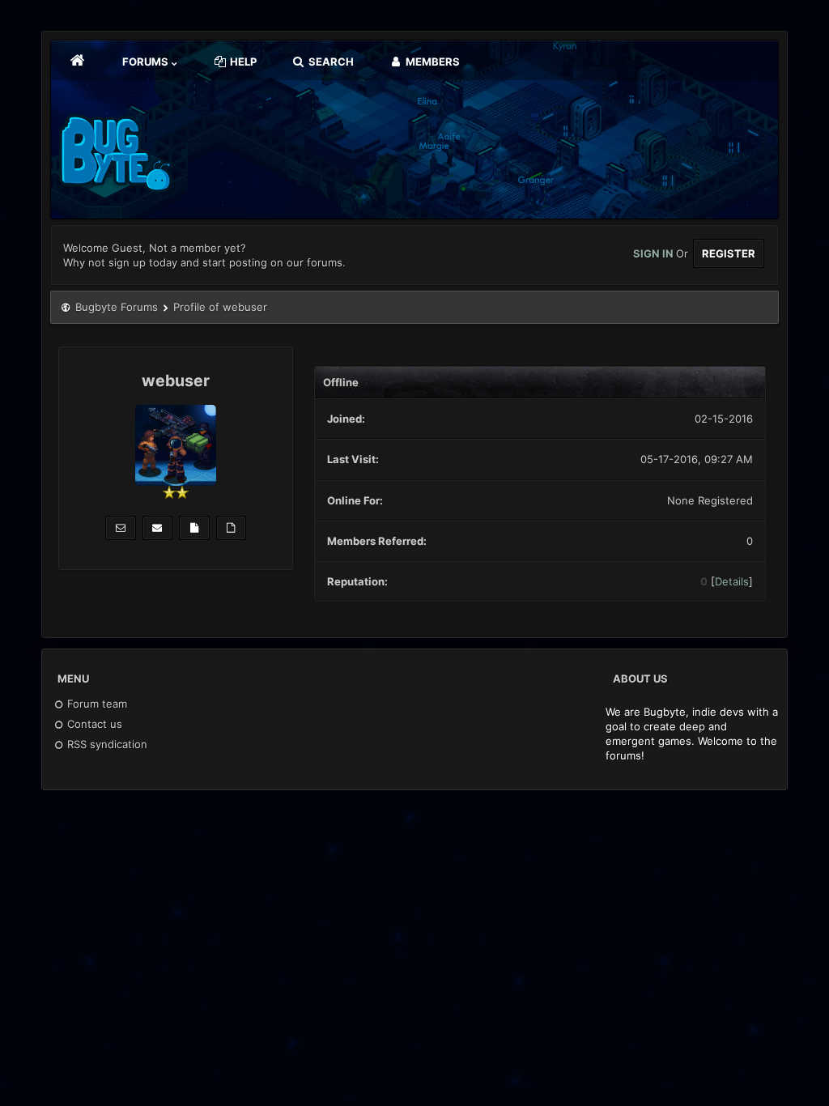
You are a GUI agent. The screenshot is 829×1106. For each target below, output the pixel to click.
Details (732, 581)
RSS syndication (105, 744)
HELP (242, 61)
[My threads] (231, 528)
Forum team (95, 703)
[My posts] (194, 528)
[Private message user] (120, 528)
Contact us (93, 723)
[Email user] (157, 528)
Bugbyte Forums (116, 306)
